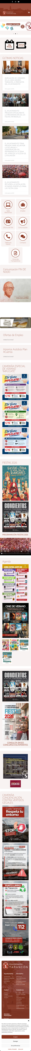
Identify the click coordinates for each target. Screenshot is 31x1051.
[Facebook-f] (12, 1)
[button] (28, 1020)
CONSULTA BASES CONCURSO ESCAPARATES (15, 743)
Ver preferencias (15, 1045)
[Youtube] (18, 1)
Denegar (15, 1041)
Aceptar (15, 1037)
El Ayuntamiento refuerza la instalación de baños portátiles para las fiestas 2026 (15, 185)
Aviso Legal (20, 1049)
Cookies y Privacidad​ (12, 1049)
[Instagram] (15, 1)
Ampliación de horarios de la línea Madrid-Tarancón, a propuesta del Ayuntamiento (15, 81)
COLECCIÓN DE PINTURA (21, 296)
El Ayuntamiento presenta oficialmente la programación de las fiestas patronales (15, 114)
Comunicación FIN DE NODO (14, 270)
